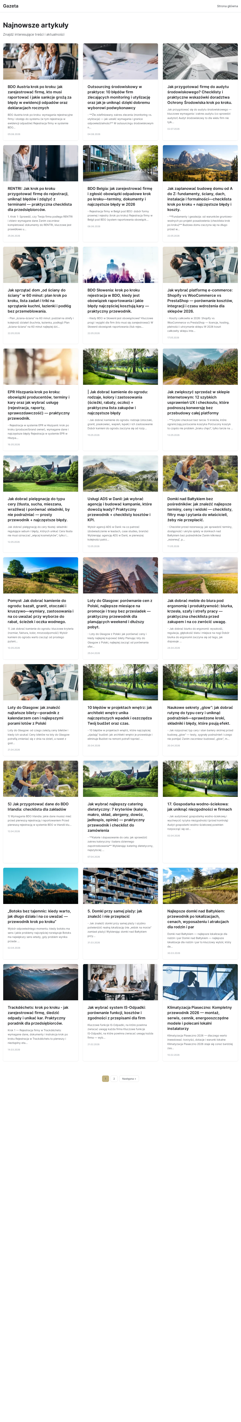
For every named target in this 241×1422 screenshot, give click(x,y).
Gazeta (10, 6)
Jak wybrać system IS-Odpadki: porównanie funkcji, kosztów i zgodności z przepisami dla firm (117, 1012)
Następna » (129, 1078)
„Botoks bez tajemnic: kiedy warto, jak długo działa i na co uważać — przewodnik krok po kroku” (39, 916)
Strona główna (227, 6)
